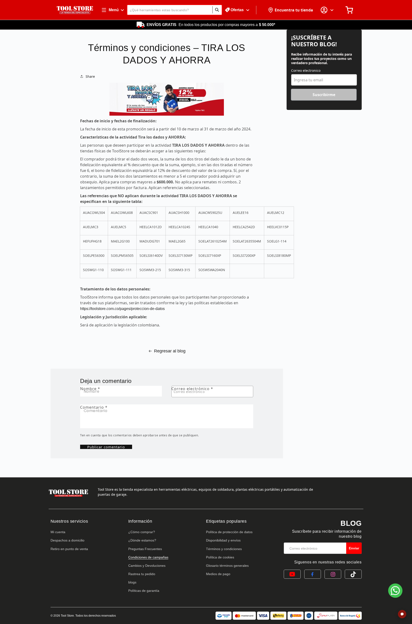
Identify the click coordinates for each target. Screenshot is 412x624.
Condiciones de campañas (148, 557)
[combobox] (174, 10)
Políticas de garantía (143, 591)
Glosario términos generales (227, 565)
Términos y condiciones (224, 549)
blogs (132, 582)
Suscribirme (324, 94)
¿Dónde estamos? (142, 540)
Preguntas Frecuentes (145, 549)
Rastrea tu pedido (141, 574)
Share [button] (90, 76)
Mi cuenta (58, 532)
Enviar (354, 548)
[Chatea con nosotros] (395, 590)
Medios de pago (218, 574)
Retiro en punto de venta (69, 549)
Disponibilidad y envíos (223, 540)
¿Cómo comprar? (141, 532)
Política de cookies (220, 557)
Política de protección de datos (229, 532)
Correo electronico (305, 70)
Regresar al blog (169, 351)
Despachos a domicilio (67, 540)
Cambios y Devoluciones (146, 565)
